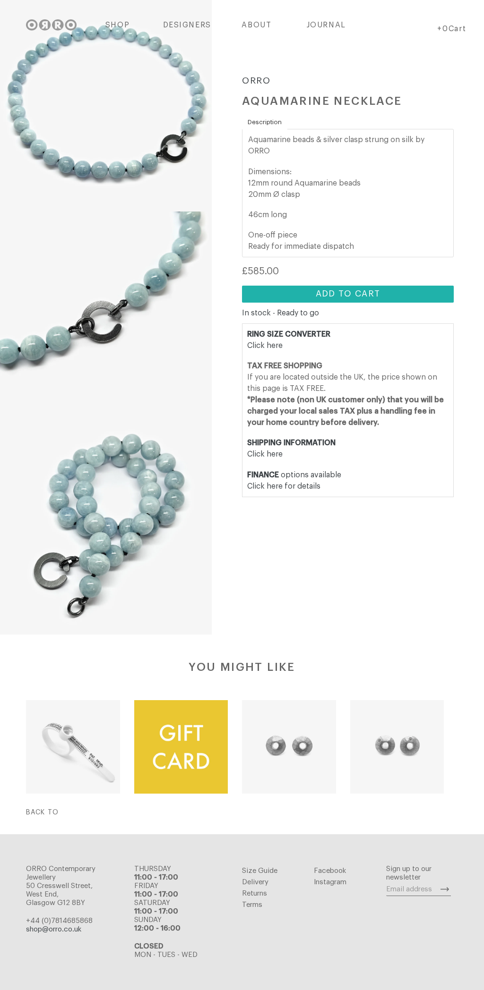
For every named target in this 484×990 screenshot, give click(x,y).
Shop (117, 25)
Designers (187, 25)
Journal (326, 25)
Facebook (330, 870)
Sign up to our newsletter (409, 873)
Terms (252, 904)
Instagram (330, 882)
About (256, 25)
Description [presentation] (265, 122)
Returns (254, 893)
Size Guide (259, 870)
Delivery (255, 882)
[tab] (264, 122)
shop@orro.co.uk (53, 929)
